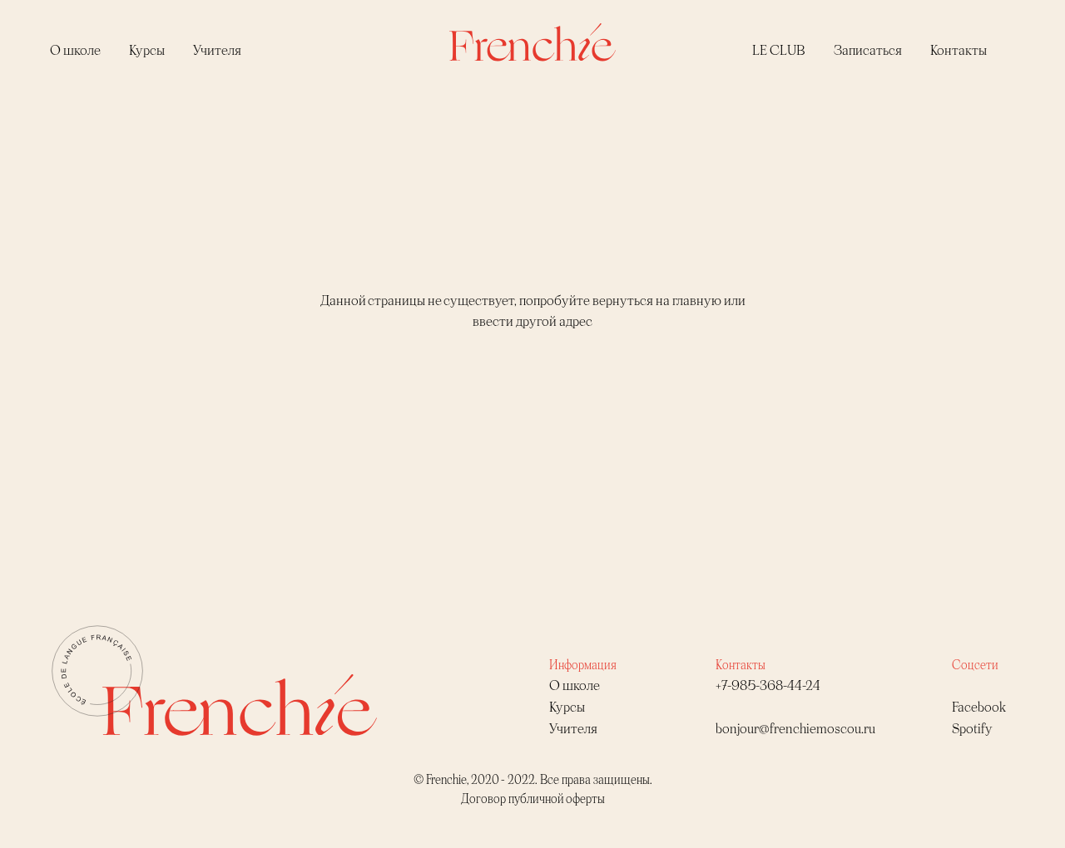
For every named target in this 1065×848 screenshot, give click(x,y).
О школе (75, 49)
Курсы (147, 49)
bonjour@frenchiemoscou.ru (795, 728)
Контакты (958, 49)
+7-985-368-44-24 (768, 685)
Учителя (217, 49)
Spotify (972, 728)
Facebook (979, 706)
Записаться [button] (868, 49)
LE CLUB (778, 49)
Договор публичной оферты (533, 798)
